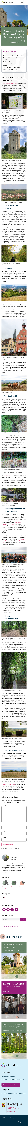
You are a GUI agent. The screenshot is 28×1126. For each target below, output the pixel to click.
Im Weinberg (6, 60)
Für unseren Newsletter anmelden (11, 848)
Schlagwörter (6, 894)
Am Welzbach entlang (8, 62)
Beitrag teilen (7, 905)
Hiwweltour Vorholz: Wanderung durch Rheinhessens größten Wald (13, 1025)
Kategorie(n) (6, 877)
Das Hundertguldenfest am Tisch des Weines (12, 64)
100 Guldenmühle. (8, 475)
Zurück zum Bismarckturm (10, 69)
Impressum (5, 1122)
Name (3, 825)
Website (3, 837)
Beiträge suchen (7, 915)
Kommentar (4, 805)
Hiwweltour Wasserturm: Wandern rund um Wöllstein (13, 945)
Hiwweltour (7, 897)
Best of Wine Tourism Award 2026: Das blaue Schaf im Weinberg (13, 985)
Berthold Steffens (14, 858)
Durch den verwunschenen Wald (11, 67)
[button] (22, 2)
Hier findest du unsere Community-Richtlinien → (14, 1093)
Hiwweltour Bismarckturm (10, 83)
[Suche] (23, 919)
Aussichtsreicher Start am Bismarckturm (13, 56)
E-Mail (3, 831)
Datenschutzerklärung (15, 1122)
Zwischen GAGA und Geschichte (11, 58)
